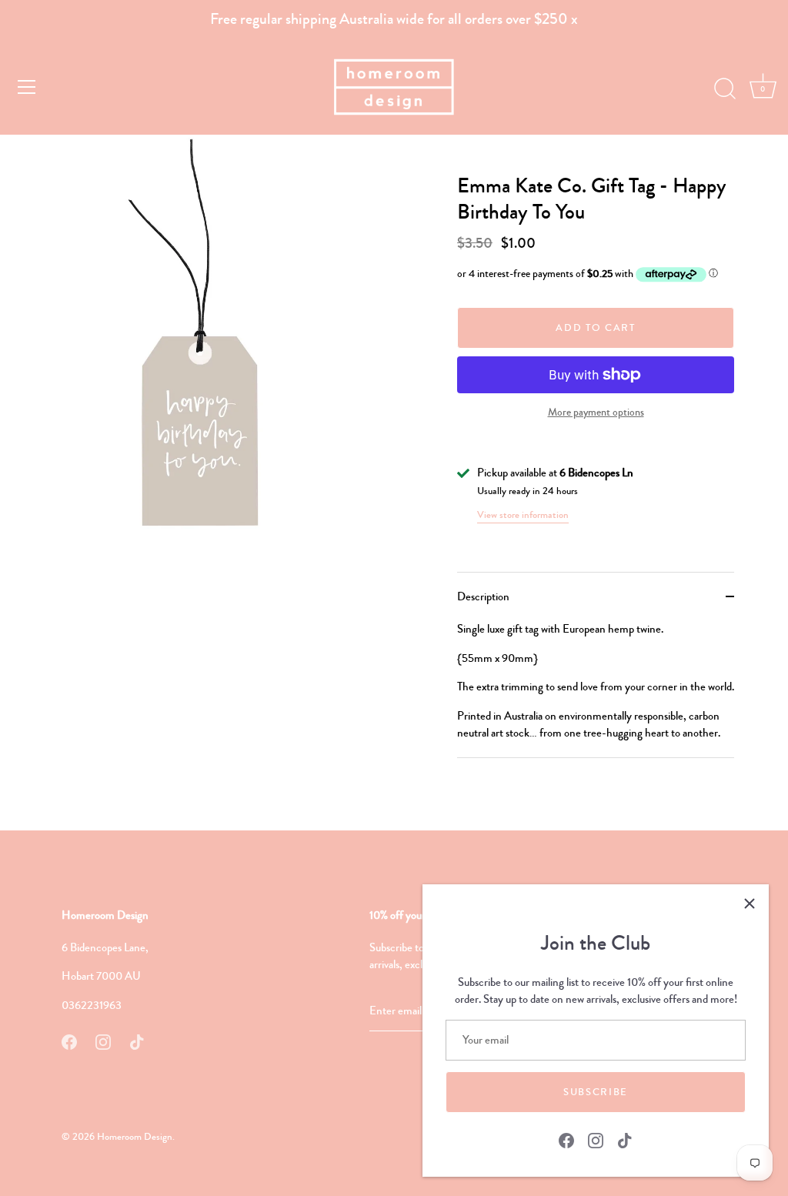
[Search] (725, 89)
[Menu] (27, 87)
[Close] (749, 903)
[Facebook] (566, 1139)
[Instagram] (595, 1139)
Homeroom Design (134, 1137)
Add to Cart (596, 328)
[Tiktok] (625, 1139)
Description (483, 596)
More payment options (596, 412)
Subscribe (595, 1092)
